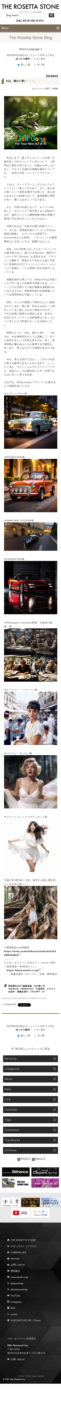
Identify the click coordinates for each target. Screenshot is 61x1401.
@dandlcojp (17, 1283)
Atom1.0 (40, 1158)
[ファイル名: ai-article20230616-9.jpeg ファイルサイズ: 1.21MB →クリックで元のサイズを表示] (30, 912)
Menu (5, 28)
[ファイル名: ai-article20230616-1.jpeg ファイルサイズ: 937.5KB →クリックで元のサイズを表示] (30, 422)
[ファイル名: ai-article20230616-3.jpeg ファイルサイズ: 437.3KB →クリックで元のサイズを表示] (30, 536)
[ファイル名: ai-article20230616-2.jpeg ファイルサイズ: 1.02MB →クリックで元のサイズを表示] (30, 485)
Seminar (15, 1258)
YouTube (15, 1295)
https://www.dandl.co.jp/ (23, 970)
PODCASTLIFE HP (21, 1320)
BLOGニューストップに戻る (32, 1048)
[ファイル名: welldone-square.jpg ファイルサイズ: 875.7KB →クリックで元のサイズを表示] (30, 122)
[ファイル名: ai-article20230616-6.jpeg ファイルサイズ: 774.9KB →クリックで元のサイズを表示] (30, 718)
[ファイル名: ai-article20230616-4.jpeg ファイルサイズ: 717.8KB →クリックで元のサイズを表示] (30, 587)
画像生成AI (22, 991)
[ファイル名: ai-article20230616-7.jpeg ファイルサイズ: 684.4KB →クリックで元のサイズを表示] (30, 781)
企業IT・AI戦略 (51, 88)
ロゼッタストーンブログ (24, 1246)
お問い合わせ (18, 1264)
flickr (13, 1308)
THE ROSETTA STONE (23, 1240)
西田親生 (15, 1271)
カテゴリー (37, 88)
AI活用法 (40, 989)
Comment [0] (10, 1004)
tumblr (14, 1314)
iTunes (36, 1320)
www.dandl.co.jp (19, 1277)
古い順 (40, 64)
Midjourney (27, 989)
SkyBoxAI (13, 989)
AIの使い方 (39, 986)
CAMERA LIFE (18, 1252)
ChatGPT (35, 991)
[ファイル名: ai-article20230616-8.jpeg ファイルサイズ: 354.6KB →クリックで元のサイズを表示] (30, 845)
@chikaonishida (19, 1289)
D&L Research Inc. (18, 1345)
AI (43, 991)
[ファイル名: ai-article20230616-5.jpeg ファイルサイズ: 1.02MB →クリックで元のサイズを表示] (30, 655)
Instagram (16, 1301)
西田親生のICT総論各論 (20, 986)
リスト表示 (39, 58)
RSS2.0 (25, 1158)
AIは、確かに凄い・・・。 (21, 80)
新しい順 (25, 64)
